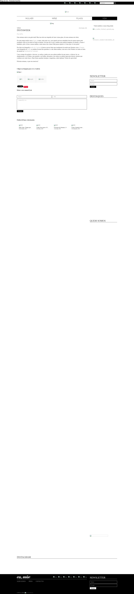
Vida (104, 18)
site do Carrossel (36, 47)
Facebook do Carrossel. (31, 51)
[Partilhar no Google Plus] (30, 79)
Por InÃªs (20, 34)
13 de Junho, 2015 (60, 128)
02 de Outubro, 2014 (26, 128)
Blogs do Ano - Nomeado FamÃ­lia (10, 1)
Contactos (39, 581)
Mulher (29, 18)
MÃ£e (54, 18)
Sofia (28, 49)
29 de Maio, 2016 (44, 128)
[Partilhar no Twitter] (41, 79)
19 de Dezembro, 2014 (79, 128)
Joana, (35, 40)
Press (30, 581)
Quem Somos (21, 581)
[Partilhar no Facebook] (21, 79)
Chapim (81, 47)
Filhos (79, 18)
